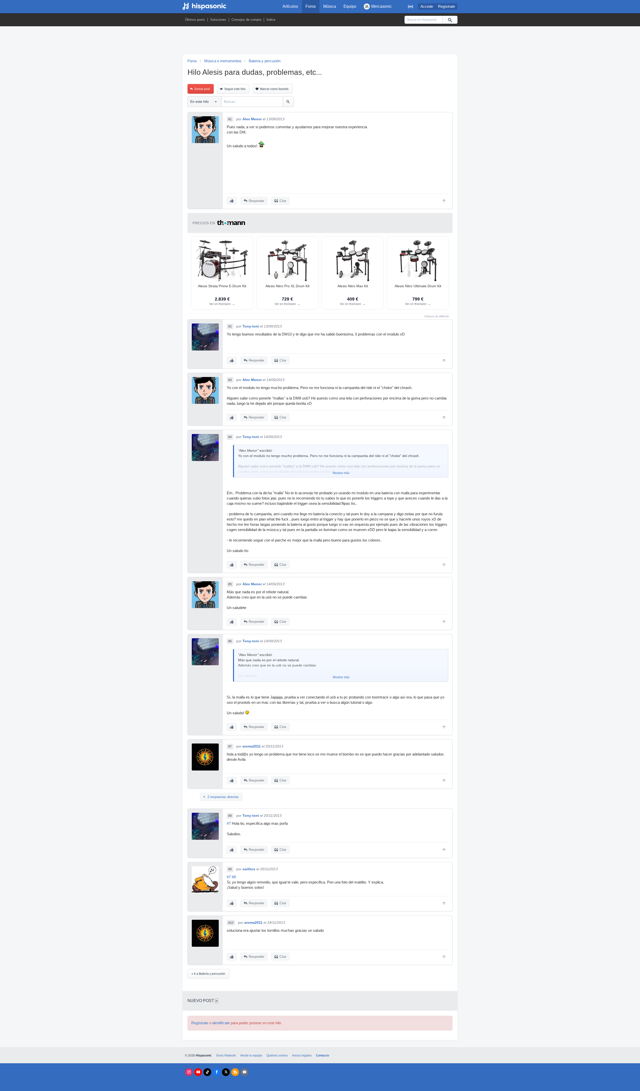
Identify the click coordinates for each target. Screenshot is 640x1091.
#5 (230, 584)
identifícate (221, 1023)
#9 (230, 869)
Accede (426, 6)
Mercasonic (381, 6)
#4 (230, 437)
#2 (230, 326)
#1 (230, 119)
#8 (230, 816)
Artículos (290, 6)
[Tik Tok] (207, 1072)
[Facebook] (216, 1072)
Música (329, 6)
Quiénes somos (277, 1055)
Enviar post (202, 89)
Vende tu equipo (251, 1055)
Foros (311, 6)
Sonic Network (226, 1055)
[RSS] (235, 1072)
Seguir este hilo (235, 89)
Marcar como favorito (274, 89)
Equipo (350, 6)
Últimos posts (195, 20)
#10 (231, 922)
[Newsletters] (244, 1072)
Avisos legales (302, 1055)
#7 (230, 746)
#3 (230, 380)
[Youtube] (198, 1072)
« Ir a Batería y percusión (208, 974)
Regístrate (446, 6)
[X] (226, 1072)
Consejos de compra (246, 20)
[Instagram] (189, 1072)
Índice (270, 20)
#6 (230, 641)
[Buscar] (449, 20)
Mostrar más (341, 473)
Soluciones (218, 20)
